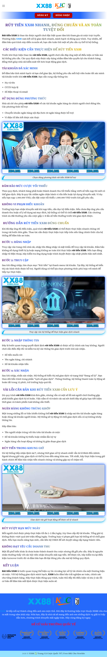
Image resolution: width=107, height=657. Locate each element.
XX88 (3, 611)
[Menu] (3, 6)
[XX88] (53, 6)
